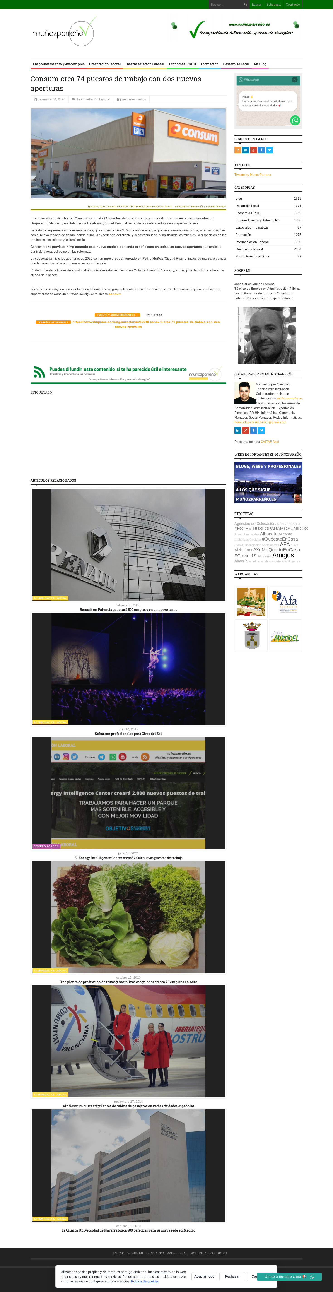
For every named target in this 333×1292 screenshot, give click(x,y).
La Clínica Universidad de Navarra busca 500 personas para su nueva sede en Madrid (128, 1230)
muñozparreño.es (289, 398)
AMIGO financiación (247, 545)
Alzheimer (243, 550)
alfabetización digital (247, 539)
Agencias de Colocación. (255, 524)
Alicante (285, 534)
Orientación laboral (105, 64)
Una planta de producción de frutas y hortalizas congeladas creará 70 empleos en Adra (128, 982)
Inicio (257, 4)
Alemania (264, 556)
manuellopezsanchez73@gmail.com (260, 422)
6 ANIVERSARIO (288, 524)
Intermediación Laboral (144, 64)
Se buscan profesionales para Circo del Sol (128, 733)
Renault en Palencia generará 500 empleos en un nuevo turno (128, 609)
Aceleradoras (270, 545)
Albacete (269, 533)
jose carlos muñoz (133, 99)
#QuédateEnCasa (280, 539)
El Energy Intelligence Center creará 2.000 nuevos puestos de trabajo (129, 858)
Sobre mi (273, 4)
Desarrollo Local (236, 64)
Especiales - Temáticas (268, 227)
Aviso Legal (177, 1253)
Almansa (294, 561)
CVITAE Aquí (270, 441)
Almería (241, 561)
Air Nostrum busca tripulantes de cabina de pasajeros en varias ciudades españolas (128, 1106)
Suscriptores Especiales (268, 256)
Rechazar (232, 1276)
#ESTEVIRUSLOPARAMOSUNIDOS (271, 528)
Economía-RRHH (182, 64)
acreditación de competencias (268, 561)
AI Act (238, 534)
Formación (210, 64)
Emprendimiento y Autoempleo (59, 64)
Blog (268, 198)
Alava (294, 545)
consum (115, 294)
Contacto (293, 4)
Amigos (283, 555)
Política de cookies (209, 1253)
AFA (285, 544)
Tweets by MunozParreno (252, 174)
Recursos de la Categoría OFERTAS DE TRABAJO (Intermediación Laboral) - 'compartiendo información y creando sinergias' (157, 206)
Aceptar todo (204, 1276)
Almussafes (251, 534)
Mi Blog (260, 64)
